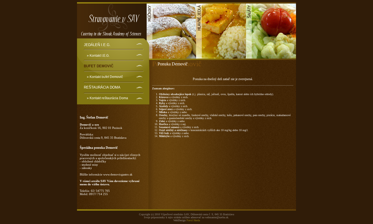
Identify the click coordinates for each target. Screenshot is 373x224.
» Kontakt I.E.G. (98, 55)
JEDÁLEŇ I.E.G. (97, 45)
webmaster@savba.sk (216, 217)
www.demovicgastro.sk (117, 174)
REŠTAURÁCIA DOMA (102, 87)
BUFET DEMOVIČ (98, 66)
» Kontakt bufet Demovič (105, 77)
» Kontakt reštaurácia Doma (107, 98)
